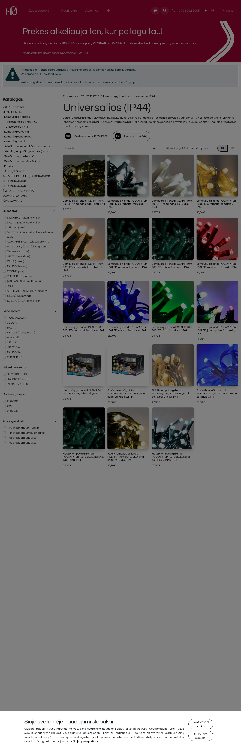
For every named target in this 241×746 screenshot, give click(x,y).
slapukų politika (88, 741)
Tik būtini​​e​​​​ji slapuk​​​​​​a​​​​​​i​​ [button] (201, 735)
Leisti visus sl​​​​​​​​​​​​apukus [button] (201, 724)
